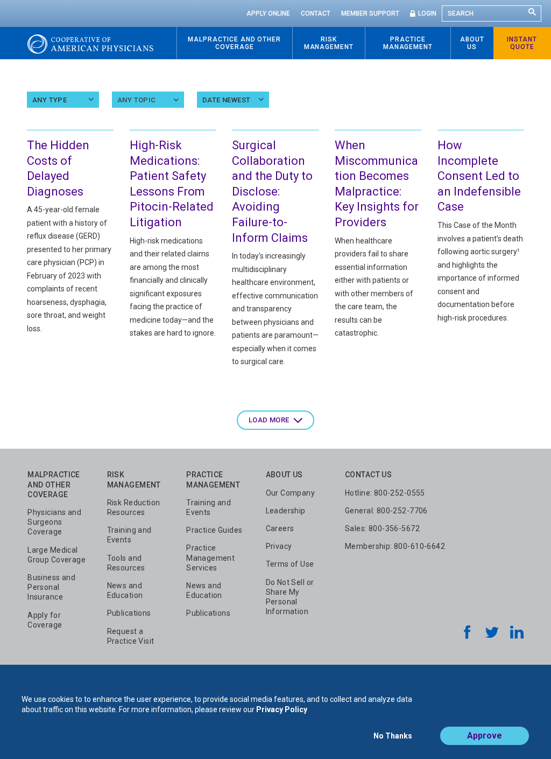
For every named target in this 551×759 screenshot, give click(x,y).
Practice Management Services (210, 558)
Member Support (370, 13)
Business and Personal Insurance (51, 587)
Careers (280, 528)
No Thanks (392, 736)
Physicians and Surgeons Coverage (54, 522)
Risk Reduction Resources (133, 507)
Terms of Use (290, 564)
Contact (315, 13)
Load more (269, 420)
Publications (129, 613)
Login (427, 13)
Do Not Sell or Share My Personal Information (290, 597)
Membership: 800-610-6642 (395, 546)
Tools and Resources (126, 563)
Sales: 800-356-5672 (382, 528)
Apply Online (268, 13)
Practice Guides (214, 530)
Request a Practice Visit (130, 636)
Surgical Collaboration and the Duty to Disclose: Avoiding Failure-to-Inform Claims (272, 191)
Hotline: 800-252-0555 (385, 493)
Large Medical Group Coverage (56, 555)
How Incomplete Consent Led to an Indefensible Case (479, 175)
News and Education (125, 590)
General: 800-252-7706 (386, 510)
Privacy (279, 546)
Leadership (286, 510)
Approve (484, 735)
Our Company (290, 493)
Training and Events (129, 535)
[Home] (90, 43)
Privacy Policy (281, 709)
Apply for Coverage (44, 620)
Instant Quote (522, 43)
